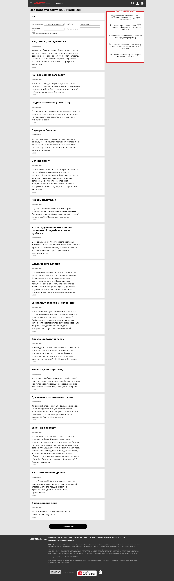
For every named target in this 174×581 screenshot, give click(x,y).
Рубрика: (70, 24)
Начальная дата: (36, 29)
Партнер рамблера (68, 572)
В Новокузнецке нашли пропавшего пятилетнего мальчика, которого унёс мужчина (125, 46)
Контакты (52, 538)
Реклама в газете (80, 538)
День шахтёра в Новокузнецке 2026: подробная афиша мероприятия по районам (125, 27)
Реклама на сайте (65, 538)
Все (33, 16)
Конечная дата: (72, 29)
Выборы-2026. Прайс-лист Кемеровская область (108, 538)
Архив (34, 67)
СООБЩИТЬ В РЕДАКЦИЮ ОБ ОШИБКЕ (61, 540)
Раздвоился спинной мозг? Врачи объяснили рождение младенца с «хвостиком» (125, 18)
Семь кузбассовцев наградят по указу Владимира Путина (125, 56)
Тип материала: (37, 24)
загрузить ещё (68, 526)
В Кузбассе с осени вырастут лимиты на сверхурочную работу (125, 37)
